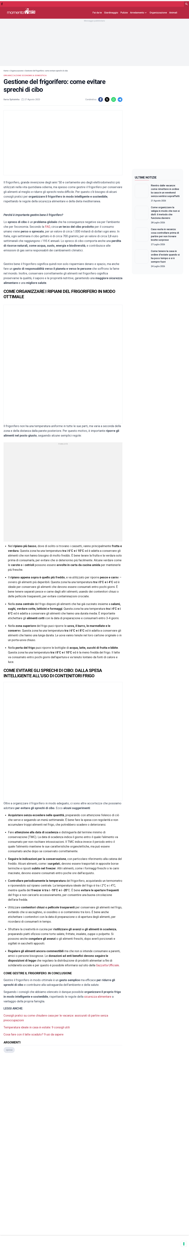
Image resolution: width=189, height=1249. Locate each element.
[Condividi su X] (107, 99)
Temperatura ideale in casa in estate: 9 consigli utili (37, 1027)
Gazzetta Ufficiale (107, 965)
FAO (47, 226)
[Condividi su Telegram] (120, 99)
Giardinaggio (111, 12)
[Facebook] (2, 4)
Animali (173, 12)
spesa (9, 1049)
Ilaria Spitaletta (11, 99)
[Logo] (21, 11)
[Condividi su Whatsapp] (113, 99)
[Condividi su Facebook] (100, 99)
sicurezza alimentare (97, 996)
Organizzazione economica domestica (25, 75)
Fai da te (97, 12)
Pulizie (124, 12)
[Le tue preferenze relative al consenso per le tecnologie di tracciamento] (184, 1244)
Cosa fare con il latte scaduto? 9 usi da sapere (33, 1034)
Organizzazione (158, 12)
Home (6, 71)
